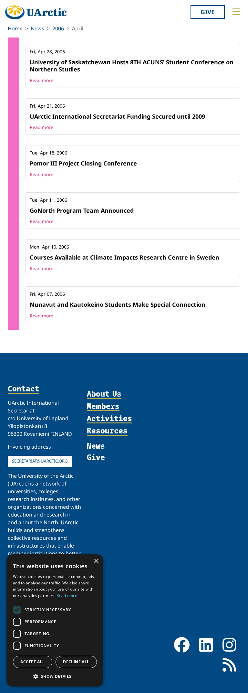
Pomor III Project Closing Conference (83, 163)
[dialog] (54, 620)
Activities (109, 418)
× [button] (96, 561)
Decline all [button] (76, 662)
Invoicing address (29, 446)
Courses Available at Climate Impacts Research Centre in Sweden (124, 257)
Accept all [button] (32, 662)
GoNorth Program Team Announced (82, 210)
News (37, 28)
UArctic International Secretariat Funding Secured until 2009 (117, 116)
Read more (41, 80)
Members (103, 406)
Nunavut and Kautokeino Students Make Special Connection (117, 304)
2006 (58, 28)
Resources (107, 431)
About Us (104, 394)
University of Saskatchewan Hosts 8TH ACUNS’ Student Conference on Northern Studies (131, 65)
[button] (55, 676)
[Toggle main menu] (236, 11)
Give (208, 11)
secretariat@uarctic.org (40, 461)
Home (15, 28)
